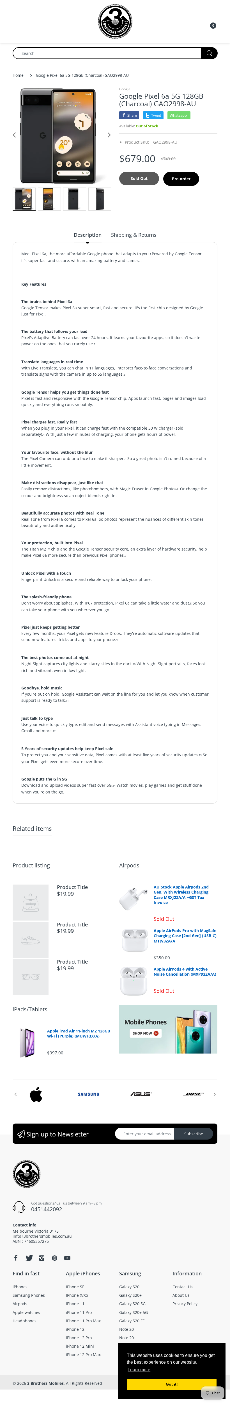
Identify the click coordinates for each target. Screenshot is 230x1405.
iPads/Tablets (30, 1009)
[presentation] (15, 1094)
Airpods (129, 865)
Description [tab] (88, 234)
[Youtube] (67, 1257)
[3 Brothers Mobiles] (115, 21)
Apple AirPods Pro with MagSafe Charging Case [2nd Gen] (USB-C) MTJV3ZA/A (185, 935)
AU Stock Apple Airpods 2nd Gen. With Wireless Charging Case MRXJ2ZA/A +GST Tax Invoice (181, 895)
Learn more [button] (139, 1369)
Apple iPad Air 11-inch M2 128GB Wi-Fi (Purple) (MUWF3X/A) (78, 1034)
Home (18, 75)
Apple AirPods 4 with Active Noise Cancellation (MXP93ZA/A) (185, 972)
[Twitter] (29, 1257)
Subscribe (193, 1133)
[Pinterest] (54, 1257)
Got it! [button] (172, 1384)
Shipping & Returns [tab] (134, 234)
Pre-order (181, 178)
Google (124, 89)
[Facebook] (16, 1257)
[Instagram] (41, 1257)
